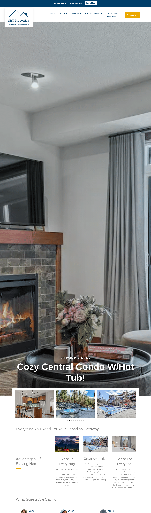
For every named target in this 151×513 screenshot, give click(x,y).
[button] (17, 404)
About (62, 14)
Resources (111, 17)
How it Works (112, 14)
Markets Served (92, 14)
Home (53, 14)
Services (75, 14)
